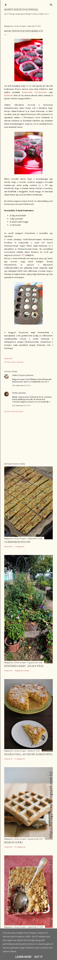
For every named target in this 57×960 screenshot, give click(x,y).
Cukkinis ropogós (17, 542)
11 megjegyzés (19, 759)
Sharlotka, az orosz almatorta (28, 754)
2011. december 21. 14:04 (21, 385)
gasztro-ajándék (17, 362)
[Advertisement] (28, 437)
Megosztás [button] (8, 358)
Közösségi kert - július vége (23, 666)
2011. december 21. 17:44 (21, 405)
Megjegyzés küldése (13, 411)
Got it (38, 956)
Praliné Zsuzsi (18, 375)
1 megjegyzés (19, 546)
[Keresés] (51, 4)
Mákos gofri (13, 842)
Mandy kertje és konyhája (21, 9)
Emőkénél (9, 95)
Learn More (23, 956)
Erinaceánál (27, 92)
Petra (14, 393)
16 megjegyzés (19, 847)
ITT (23, 255)
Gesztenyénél (42, 92)
